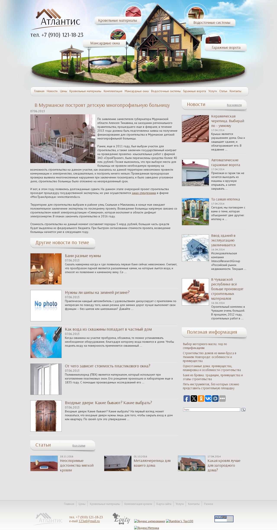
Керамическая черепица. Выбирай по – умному (227, 121)
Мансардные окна (137, 91)
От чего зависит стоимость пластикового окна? (107, 365)
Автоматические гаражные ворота (225, 162)
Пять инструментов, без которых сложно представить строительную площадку (211, 386)
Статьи (223, 91)
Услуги (212, 91)
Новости (52, 91)
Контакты (235, 91)
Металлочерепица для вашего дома (152, 463)
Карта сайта (163, 504)
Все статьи (78, 445)
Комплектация (113, 91)
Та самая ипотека (225, 199)
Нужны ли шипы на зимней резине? (97, 292)
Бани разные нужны (83, 255)
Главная (39, 91)
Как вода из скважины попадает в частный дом (108, 329)
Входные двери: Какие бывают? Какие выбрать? (108, 402)
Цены (63, 91)
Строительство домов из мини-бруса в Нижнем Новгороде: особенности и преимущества (209, 357)
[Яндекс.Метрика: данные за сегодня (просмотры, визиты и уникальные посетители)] (146, 528)
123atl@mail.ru (89, 521)
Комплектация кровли (138, 504)
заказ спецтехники (144, 193)
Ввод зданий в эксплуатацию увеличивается (223, 240)
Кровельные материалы (85, 91)
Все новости (234, 105)
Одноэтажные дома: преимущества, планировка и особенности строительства (212, 368)
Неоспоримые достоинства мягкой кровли (76, 465)
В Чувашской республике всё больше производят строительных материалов (227, 289)
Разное (208, 504)
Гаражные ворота (194, 91)
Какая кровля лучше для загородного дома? (224, 465)
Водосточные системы (166, 91)
